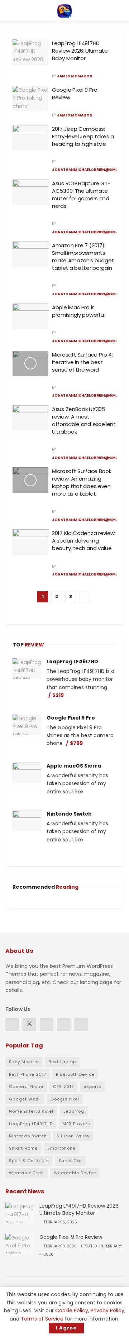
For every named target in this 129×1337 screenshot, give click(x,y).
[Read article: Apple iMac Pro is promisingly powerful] (30, 316)
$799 (76, 743)
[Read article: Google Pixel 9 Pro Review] (30, 99)
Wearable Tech (26, 1173)
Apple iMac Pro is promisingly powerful (78, 311)
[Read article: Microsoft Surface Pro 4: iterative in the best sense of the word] (30, 364)
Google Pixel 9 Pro (71, 717)
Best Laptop (62, 1062)
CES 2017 (63, 1086)
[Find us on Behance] (64, 1024)
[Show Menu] (8, 11)
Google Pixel (65, 1099)
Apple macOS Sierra (74, 765)
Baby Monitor (24, 1062)
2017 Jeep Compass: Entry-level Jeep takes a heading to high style (83, 136)
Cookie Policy (71, 1310)
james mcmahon (74, 76)
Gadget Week (25, 1099)
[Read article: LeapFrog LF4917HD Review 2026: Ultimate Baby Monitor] (30, 52)
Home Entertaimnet (31, 1111)
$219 (58, 695)
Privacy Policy (107, 1310)
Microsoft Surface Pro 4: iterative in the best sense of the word (82, 362)
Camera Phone (26, 1086)
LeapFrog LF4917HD (72, 661)
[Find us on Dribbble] (81, 1024)
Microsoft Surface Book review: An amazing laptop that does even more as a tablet (81, 482)
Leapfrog (73, 1111)
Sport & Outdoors (29, 1161)
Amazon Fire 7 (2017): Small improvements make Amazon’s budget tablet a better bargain (83, 257)
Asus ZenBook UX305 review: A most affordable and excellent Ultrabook (84, 420)
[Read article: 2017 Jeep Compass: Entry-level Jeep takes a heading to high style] (30, 138)
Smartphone (61, 1148)
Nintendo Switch (69, 813)
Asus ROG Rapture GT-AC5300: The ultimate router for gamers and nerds (81, 195)
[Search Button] (121, 11)
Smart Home (23, 1148)
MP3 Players (76, 1124)
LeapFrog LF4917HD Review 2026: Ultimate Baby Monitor (80, 50)
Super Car (70, 1161)
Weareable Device (75, 1173)
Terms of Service (42, 1318)
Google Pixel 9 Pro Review (70, 1237)
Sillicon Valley (73, 1136)
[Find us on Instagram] (46, 1024)
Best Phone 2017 (27, 1074)
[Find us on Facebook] (12, 1024)
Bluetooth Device (75, 1074)
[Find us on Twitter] (29, 1024)
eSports (92, 1086)
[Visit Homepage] (64, 11)
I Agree (66, 1327)
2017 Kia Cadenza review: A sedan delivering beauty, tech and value (84, 540)
